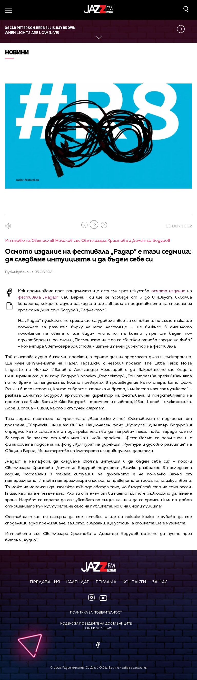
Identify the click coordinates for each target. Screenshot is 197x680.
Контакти (134, 582)
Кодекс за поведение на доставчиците (96, 623)
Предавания (45, 582)
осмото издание (168, 291)
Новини (17, 52)
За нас (160, 582)
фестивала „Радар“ (38, 297)
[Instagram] (92, 598)
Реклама (106, 582)
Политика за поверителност (96, 612)
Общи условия (98, 628)
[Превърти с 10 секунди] (84, 225)
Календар (78, 582)
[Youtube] (103, 598)
